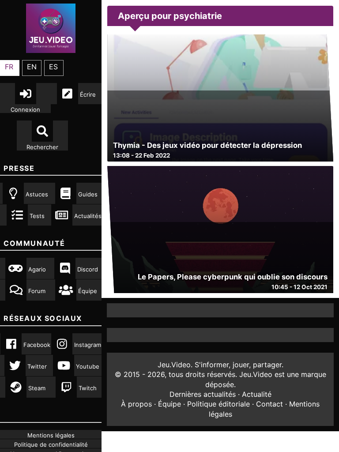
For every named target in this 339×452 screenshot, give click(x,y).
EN (32, 66)
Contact (269, 403)
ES (53, 66)
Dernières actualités (203, 394)
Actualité (256, 394)
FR (9, 66)
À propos (136, 403)
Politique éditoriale (218, 403)
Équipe (169, 403)
